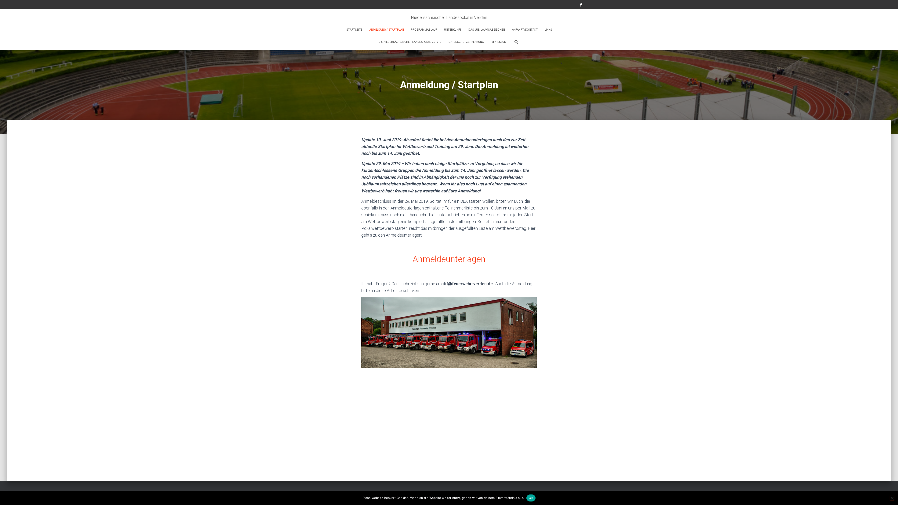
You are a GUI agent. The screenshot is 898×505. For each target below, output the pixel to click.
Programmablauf (424, 29)
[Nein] (892, 498)
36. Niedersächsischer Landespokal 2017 (409, 41)
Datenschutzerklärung (466, 41)
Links (548, 29)
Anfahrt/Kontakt (525, 29)
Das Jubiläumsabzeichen (486, 29)
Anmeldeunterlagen (449, 259)
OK (531, 498)
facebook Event (581, 5)
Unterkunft (452, 29)
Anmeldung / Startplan (386, 29)
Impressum (499, 41)
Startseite (354, 29)
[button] (440, 41)
